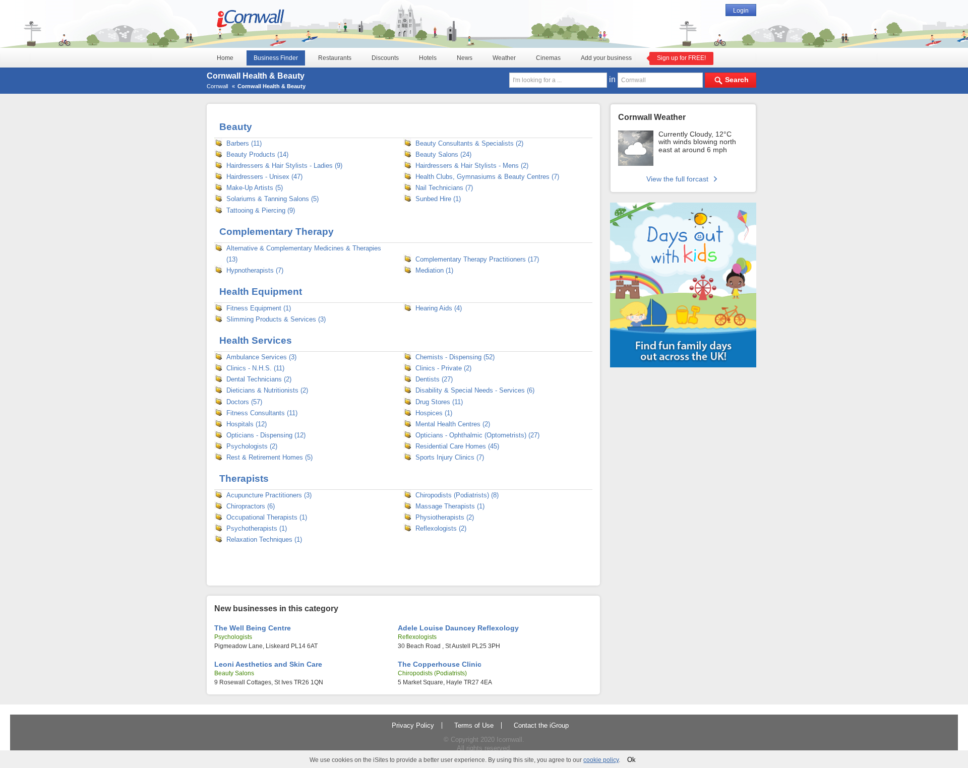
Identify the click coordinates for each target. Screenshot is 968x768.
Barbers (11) (244, 143)
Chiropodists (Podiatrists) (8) (457, 495)
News (464, 57)
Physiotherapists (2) (444, 517)
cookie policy (601, 759)
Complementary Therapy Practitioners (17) (477, 259)
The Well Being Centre (252, 628)
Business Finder (276, 57)
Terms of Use (474, 725)
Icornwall (509, 739)
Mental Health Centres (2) (452, 424)
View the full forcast (678, 179)
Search (737, 80)
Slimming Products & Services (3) (276, 319)
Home (225, 57)
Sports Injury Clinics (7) (449, 457)
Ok (631, 759)
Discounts (385, 57)
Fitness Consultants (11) (261, 413)
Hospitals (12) (246, 424)
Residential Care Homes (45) (457, 446)
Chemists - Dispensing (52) (455, 357)
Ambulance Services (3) (261, 357)
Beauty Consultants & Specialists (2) (469, 143)
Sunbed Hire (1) (438, 199)
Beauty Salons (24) (443, 154)
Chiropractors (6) (250, 506)
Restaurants (334, 57)
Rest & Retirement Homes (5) (269, 457)
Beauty (235, 126)
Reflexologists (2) (440, 528)
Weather (504, 57)
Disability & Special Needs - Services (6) (474, 390)
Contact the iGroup (541, 725)
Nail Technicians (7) (444, 187)
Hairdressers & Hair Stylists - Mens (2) (471, 165)
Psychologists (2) (251, 446)
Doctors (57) (244, 402)
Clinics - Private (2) (443, 368)
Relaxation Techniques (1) (264, 539)
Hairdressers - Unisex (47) (264, 176)
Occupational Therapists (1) (266, 517)
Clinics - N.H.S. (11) (255, 368)
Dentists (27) (434, 379)
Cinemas (548, 57)
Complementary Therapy (276, 231)
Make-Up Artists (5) (254, 187)
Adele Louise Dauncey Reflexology (458, 628)
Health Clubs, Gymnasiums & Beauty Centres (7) (487, 176)
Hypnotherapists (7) (254, 270)
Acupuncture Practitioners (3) (269, 495)
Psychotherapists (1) (256, 528)
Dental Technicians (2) (258, 379)
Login (741, 10)
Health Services (255, 340)
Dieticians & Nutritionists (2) (267, 390)
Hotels (428, 57)
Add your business (606, 57)
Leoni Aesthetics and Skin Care (268, 664)
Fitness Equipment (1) (258, 308)
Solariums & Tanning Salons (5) (272, 199)
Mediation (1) (434, 270)
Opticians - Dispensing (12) (266, 435)
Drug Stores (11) (439, 402)
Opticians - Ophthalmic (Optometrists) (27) (477, 435)
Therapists (244, 478)
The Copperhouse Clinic (439, 664)
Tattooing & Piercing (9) (260, 210)
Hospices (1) (433, 413)
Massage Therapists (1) (450, 506)
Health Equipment (260, 291)
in (613, 79)
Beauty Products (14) (257, 154)
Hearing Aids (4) (438, 308)
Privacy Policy (413, 725)
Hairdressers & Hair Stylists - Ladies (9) (284, 165)
